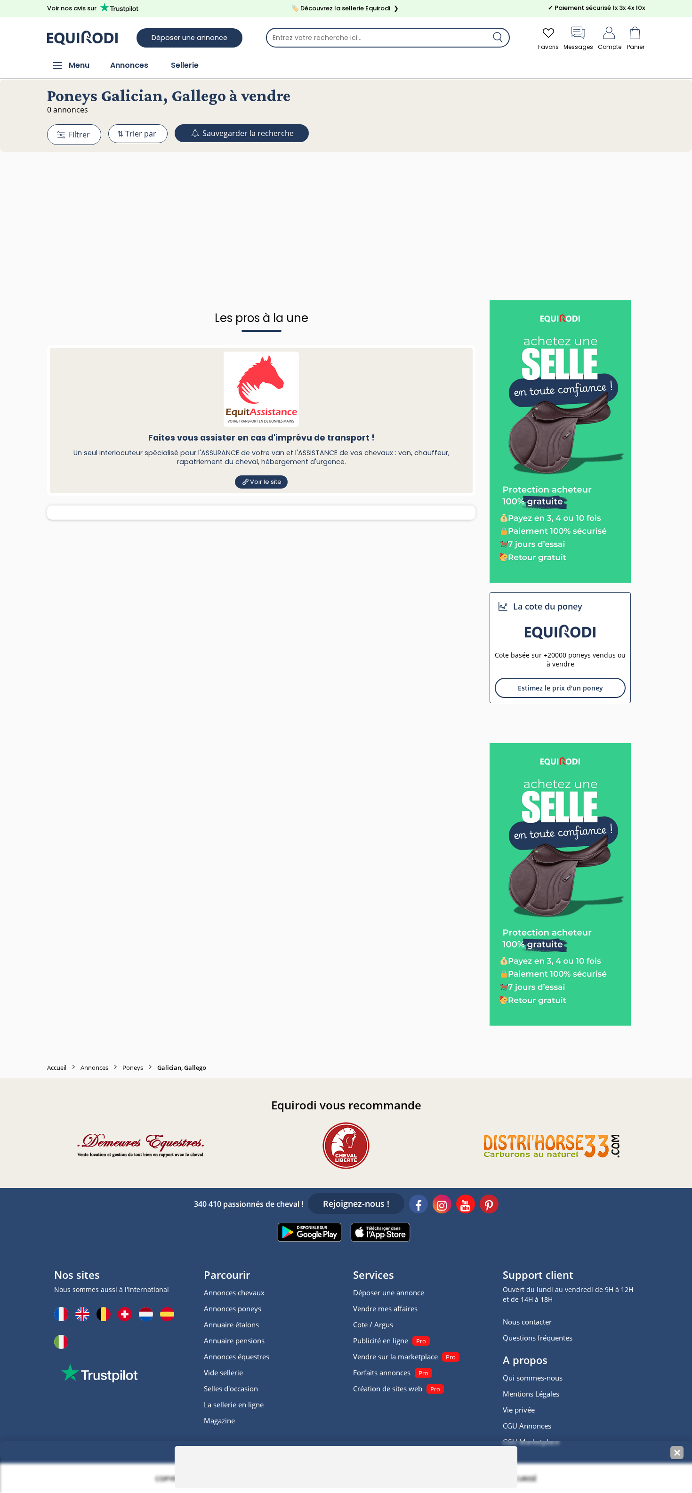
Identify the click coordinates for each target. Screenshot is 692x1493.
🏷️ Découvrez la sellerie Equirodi (345, 8)
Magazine (219, 1420)
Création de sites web (387, 1388)
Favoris (548, 47)
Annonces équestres (236, 1356)
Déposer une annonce (189, 37)
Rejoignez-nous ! (356, 1203)
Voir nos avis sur (72, 8)
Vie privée (519, 1409)
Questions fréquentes (537, 1337)
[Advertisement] (346, 208)
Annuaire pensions (234, 1340)
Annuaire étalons (231, 1324)
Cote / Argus (373, 1324)
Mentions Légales (531, 1393)
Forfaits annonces (381, 1372)
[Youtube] (465, 1205)
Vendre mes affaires (385, 1308)
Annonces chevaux (234, 1292)
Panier (635, 47)
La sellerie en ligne (234, 1404)
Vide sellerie (223, 1372)
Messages (578, 47)
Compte (609, 47)
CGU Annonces (527, 1425)
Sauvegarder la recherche (247, 133)
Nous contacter (527, 1321)
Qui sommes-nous (533, 1377)
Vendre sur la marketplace (395, 1356)
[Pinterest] (489, 1205)
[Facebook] (418, 1205)
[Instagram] (442, 1205)
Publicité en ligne (380, 1340)
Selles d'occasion (231, 1388)
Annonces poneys (232, 1308)
